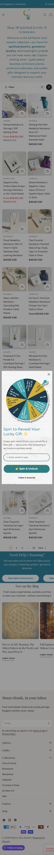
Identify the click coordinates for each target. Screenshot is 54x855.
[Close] (48, 374)
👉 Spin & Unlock (26, 468)
